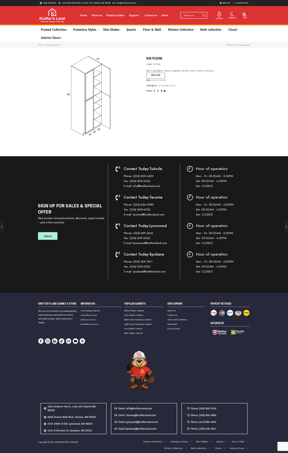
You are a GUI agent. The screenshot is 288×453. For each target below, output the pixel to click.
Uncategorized (53, 45)
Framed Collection (53, 29)
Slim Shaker (111, 29)
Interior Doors (51, 38)
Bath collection (211, 29)
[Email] (68, 341)
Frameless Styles (84, 29)
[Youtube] (75, 341)
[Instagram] (47, 341)
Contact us (151, 15)
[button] (48, 236)
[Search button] (204, 15)
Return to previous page (238, 45)
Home (83, 15)
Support (133, 15)
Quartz (131, 29)
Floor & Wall (152, 29)
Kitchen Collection (181, 29)
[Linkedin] (54, 341)
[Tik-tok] (61, 341)
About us (97, 15)
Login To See (155, 75)
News (165, 15)
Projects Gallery (115, 15)
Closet (232, 29)
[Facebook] (41, 341)
